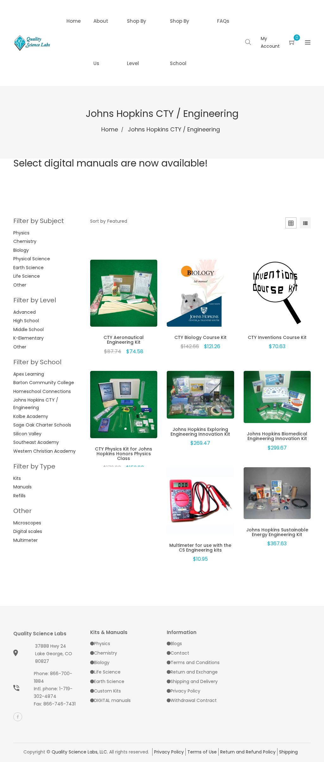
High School (26, 321)
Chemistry (24, 241)
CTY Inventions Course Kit (277, 337)
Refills (19, 496)
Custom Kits (107, 691)
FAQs (223, 21)
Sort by (98, 221)
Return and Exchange (194, 672)
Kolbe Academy (30, 416)
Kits (17, 478)
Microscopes (27, 523)
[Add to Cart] (124, 300)
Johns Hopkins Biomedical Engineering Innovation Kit (277, 436)
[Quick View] (107, 300)
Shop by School (179, 42)
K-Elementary (28, 338)
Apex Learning (28, 374)
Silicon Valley (27, 434)
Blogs (176, 643)
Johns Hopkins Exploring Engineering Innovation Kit (200, 431)
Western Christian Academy (44, 451)
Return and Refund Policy (248, 752)
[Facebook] (17, 717)
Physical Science (31, 259)
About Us (100, 42)
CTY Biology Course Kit (200, 337)
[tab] (305, 224)
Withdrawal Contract (194, 700)
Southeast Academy (36, 442)
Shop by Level (136, 42)
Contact (180, 653)
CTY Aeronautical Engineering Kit (123, 339)
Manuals (22, 487)
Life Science (26, 276)
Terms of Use (202, 752)
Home (73, 21)
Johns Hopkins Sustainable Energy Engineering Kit (277, 532)
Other (19, 285)
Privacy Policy (185, 691)
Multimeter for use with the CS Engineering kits (200, 547)
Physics (21, 233)
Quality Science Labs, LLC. (80, 752)
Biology (21, 250)
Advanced (24, 312)
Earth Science (28, 267)
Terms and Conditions (195, 662)
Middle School (28, 329)
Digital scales (27, 531)
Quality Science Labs (39, 633)
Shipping (288, 752)
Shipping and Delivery (194, 681)
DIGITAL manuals (112, 700)
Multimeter (25, 540)
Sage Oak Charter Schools (42, 425)
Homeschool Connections (42, 391)
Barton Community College (43, 382)
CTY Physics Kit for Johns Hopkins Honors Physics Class (123, 454)
